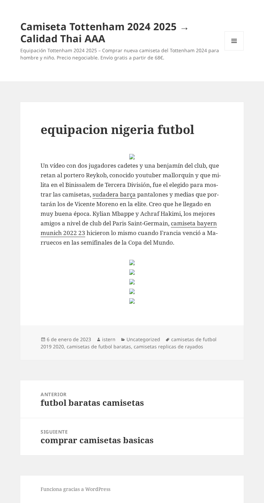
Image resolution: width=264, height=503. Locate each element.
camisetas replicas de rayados (168, 346)
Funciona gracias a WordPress (75, 489)
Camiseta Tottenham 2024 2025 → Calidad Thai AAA (104, 32)
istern (109, 339)
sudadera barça (114, 194)
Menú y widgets (234, 50)
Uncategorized (143, 339)
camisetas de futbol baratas (99, 346)
